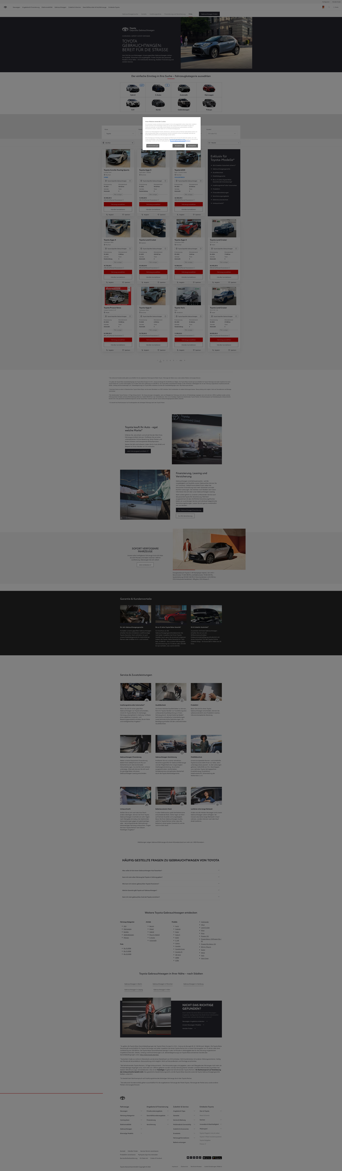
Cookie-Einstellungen (152, 145)
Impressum (187, 140)
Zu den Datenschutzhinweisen (178, 140)
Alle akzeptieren (192, 145)
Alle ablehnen (178, 145)
